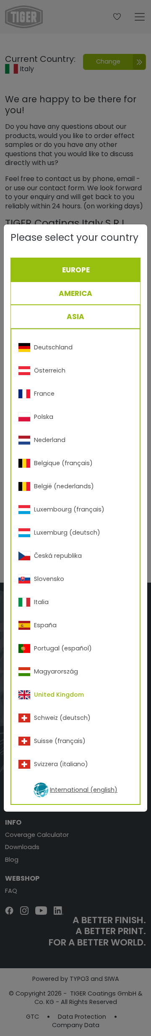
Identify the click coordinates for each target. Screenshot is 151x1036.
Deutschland (53, 347)
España (45, 625)
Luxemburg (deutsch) (67, 532)
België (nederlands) (64, 486)
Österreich (49, 370)
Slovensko (49, 579)
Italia (41, 602)
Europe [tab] (76, 270)
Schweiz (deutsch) (62, 718)
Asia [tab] (75, 317)
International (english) (83, 790)
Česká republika (58, 555)
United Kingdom (59, 694)
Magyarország (56, 671)
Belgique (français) (63, 463)
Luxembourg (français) (69, 509)
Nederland (49, 440)
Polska (43, 417)
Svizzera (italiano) (61, 764)
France (44, 393)
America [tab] (75, 293)
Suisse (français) (60, 741)
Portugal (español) (63, 648)
